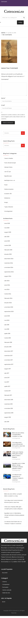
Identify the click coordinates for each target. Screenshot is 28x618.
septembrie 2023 (9, 311)
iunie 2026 (7, 223)
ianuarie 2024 (8, 302)
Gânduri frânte (8, 167)
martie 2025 (7, 245)
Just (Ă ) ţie (7, 171)
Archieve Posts (7, 218)
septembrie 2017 (8, 364)
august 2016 (7, 417)
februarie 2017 (8, 395)
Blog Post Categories (10, 153)
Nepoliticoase (8, 176)
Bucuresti (4, 572)
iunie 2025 (7, 241)
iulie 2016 (6, 421)
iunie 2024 (7, 285)
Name (3, 98)
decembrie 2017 (8, 351)
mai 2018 (6, 329)
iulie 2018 (6, 325)
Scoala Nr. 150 (8, 193)
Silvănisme (7, 198)
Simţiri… (6, 202)
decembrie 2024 (8, 258)
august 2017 (7, 369)
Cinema (4, 581)
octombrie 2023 (8, 307)
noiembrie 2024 (8, 263)
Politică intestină (8, 189)
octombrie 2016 (8, 408)
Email (3, 105)
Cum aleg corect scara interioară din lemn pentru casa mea (18, 444)
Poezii (5, 185)
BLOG (3, 602)
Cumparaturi (5, 584)
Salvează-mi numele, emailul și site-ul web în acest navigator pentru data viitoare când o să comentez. (13, 117)
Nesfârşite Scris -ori (9, 180)
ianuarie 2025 (8, 254)
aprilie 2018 (7, 333)
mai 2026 (6, 228)
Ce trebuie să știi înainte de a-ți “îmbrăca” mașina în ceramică (13, 522)
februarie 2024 (8, 298)
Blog (21, 22)
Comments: (5, 79)
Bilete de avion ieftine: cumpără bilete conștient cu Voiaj (18, 434)
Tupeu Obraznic (8, 207)
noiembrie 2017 (8, 355)
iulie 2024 (6, 280)
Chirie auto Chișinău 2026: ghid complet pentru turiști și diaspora (13, 508)
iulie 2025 (6, 236)
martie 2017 (7, 391)
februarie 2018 (8, 342)
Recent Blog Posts (9, 489)
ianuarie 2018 (7, 347)
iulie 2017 (6, 373)
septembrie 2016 (8, 413)
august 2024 (7, 276)
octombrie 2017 (8, 360)
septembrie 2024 (9, 272)
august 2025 (7, 232)
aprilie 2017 (7, 386)
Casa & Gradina (8, 158)
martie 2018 (7, 338)
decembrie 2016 (8, 399)
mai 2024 (6, 289)
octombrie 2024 (8, 267)
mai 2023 (6, 320)
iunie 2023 (7, 316)
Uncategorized (8, 211)
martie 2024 (7, 294)
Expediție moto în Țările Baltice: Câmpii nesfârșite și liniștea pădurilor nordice (14, 515)
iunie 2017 (7, 377)
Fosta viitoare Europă (10, 163)
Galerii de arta (6, 593)
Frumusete (5, 587)
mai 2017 (6, 382)
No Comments (7, 35)
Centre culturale (6, 590)
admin (3, 33)
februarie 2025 (8, 250)
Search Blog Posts (9, 141)
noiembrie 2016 (8, 404)
